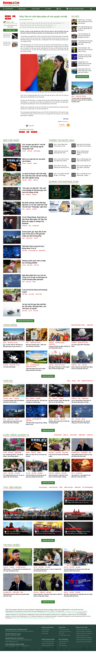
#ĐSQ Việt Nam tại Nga (78, 325)
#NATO (74, 380)
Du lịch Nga (45, 633)
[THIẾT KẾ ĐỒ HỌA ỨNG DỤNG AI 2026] (59, 192)
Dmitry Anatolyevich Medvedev (84, 631)
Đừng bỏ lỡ (73, 13)
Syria (4, 652)
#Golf (72, 96)
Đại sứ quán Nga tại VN (48, 643)
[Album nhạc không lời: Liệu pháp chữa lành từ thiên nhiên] (82, 191)
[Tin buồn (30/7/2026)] (14, 357)
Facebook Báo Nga (64, 641)
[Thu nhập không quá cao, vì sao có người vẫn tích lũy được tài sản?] (74, 28)
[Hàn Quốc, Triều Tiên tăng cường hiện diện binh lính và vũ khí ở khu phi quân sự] (15, 44)
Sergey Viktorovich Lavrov (82, 635)
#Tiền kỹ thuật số (87, 380)
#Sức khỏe (31, 294)
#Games (35, 163)
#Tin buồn (90, 325)
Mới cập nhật (11, 140)
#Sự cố (30, 310)
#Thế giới (29, 163)
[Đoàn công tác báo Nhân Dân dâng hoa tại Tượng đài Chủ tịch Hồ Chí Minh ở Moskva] (82, 357)
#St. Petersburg (87, 487)
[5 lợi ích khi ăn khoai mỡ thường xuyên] (12, 295)
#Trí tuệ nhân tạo (33, 250)
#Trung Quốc (35, 225)
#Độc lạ (65, 435)
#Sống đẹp (82, 435)
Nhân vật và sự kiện (81, 627)
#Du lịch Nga (43, 487)
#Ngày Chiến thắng (81, 513)
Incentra (5, 323)
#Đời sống (29, 151)
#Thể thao (51, 342)
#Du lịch (28, 473)
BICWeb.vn (25, 645)
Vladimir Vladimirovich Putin (83, 629)
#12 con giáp (79, 473)
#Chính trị (8, 16)
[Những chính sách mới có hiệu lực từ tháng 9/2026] (12, 266)
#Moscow (78, 487)
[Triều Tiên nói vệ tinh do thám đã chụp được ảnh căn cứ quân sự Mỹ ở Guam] (15, 36)
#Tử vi (72, 473)
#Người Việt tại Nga (81, 96)
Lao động (5, 432)
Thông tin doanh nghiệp (76, 8)
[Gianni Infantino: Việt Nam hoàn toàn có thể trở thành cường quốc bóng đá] (74, 50)
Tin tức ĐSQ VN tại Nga (48, 641)
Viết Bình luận (10, 30)
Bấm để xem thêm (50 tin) (25, 320)
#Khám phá (79, 497)
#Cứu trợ (35, 310)
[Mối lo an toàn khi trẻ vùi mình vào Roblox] (12, 164)
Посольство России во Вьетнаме (65, 632)
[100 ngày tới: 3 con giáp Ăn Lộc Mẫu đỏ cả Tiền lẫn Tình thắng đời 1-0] (82, 465)
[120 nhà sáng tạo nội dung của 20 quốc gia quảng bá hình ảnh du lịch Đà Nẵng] (74, 35)
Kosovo (5, 433)
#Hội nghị (77, 592)
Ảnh (60, 8)
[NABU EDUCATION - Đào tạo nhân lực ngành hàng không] (59, 206)
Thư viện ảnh (62, 643)
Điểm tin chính (9, 15)
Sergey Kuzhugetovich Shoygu (84, 637)
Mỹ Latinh (5, 485)
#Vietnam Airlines (59, 342)
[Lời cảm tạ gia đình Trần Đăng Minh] (82, 334)
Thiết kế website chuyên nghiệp (14, 644)
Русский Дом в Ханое (64, 635)
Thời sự (51, 15)
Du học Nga (62, 627)
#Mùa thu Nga (68, 487)
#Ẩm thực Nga (53, 487)
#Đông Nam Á (42, 250)
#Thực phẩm (38, 294)
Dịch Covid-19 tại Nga (32, 15)
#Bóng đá (57, 473)
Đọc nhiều (36, 8)
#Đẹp (60, 487)
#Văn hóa (51, 364)
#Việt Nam (24, 250)
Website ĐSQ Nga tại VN (48, 645)
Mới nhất (23, 8)
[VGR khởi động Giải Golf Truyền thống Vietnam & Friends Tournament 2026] (36, 357)
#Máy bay (71, 528)
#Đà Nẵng (40, 473)
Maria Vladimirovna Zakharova (84, 639)
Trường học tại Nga (64, 629)
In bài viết (31, 125)
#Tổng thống (84, 452)
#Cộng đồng (52, 344)
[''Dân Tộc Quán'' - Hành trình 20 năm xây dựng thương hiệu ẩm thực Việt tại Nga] (82, 207)
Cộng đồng (10, 325)
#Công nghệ (57, 435)
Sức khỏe (5, 655)
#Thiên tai (35, 180)
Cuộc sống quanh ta (16, 435)
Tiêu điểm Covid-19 (54, 13)
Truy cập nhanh (63, 639)
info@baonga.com (13, 641)
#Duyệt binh (72, 497)
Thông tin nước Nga (61, 140)
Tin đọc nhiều (11, 545)
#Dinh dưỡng (37, 151)
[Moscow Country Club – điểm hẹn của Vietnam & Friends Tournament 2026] (36, 334)
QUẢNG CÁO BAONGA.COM (64, 181)
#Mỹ (14, 16)
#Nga (23, 194)
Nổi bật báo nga (74, 15)
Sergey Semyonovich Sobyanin (84, 641)
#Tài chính (17, 473)
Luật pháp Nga (45, 629)
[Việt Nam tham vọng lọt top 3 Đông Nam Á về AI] (12, 251)
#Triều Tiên (8, 18)
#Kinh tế (36, 238)
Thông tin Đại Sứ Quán (47, 639)
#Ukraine (34, 194)
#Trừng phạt (29, 238)
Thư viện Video (63, 645)
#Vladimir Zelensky (21, 567)
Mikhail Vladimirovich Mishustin (84, 633)
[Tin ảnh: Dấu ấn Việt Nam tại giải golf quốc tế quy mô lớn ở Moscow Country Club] (82, 88)
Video (49, 8)
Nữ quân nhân (6, 542)
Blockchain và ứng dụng (33, 13)
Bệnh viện (5, 135)
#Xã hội (24, 151)
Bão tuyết (5, 134)
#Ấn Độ (34, 281)
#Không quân (78, 528)
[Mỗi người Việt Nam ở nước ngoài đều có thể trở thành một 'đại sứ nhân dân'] (59, 357)
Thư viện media (12, 487)
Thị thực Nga (45, 631)
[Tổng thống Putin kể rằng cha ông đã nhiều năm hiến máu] (74, 42)
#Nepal (30, 180)
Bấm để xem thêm (82, 76)
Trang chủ (8, 13)
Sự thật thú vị (6, 653)
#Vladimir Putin (75, 452)
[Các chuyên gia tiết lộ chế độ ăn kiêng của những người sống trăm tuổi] (12, 150)
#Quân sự (28, 194)
